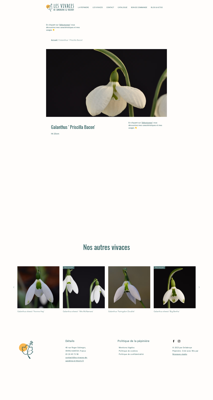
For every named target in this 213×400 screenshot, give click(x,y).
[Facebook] (173, 341)
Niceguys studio (179, 354)
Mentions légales (126, 347)
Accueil (54, 40)
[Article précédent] (13, 287)
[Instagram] (179, 341)
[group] (106, 289)
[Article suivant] (199, 287)
